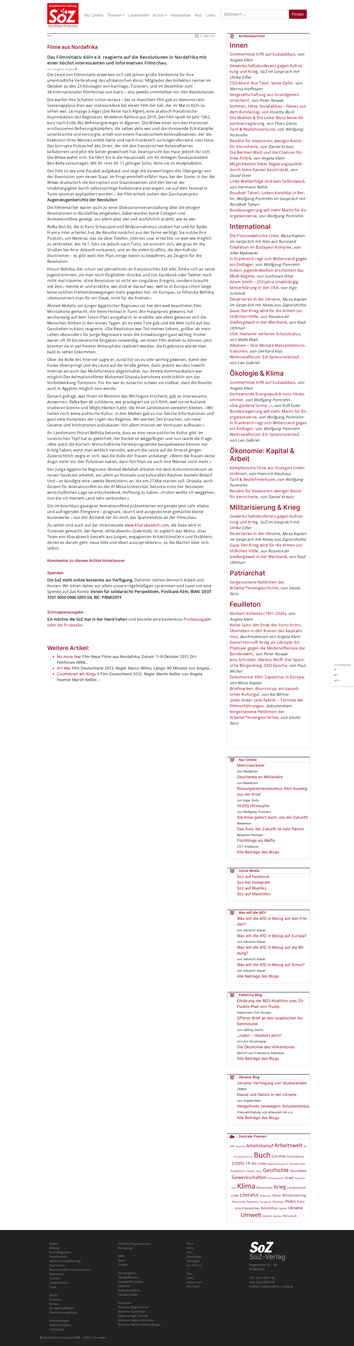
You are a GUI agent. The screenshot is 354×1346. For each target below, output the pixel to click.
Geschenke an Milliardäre (260, 776)
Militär (276, 1195)
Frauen (250, 1171)
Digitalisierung (275, 1164)
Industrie (124, 1286)
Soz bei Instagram (253, 882)
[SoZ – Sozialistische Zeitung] (63, 15)
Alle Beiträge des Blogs (258, 852)
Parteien (278, 1202)
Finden (298, 14)
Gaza (259, 1171)
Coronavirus (295, 1156)
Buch (262, 1155)
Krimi (190, 1248)
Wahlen (277, 1216)
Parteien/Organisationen (134, 1244)
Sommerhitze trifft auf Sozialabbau (262, 54)
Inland (53, 1244)
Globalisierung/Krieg (63, 1312)
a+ (336, 674)
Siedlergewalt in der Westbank (258, 322)
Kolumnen (124, 1303)
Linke (235, 1195)
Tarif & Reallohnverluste (252, 129)
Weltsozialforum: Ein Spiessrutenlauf (264, 357)
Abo (189, 1273)
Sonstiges (193, 1261)
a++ (336, 680)
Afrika (53, 1295)
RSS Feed (193, 1286)
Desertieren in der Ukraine (255, 299)
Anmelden (99, 1337)
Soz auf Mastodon (253, 893)
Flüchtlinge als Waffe (256, 840)
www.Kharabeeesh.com (147, 525)
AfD (232, 1146)
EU (286, 1164)
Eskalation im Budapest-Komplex (261, 247)
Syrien (283, 1208)
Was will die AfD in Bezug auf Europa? (272, 935)
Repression (56, 1274)
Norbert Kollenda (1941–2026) (258, 613)
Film (49, 35)
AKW (121, 1256)
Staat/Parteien (59, 1283)
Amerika (240, 1146)
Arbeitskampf (259, 1145)
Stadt (52, 1287)
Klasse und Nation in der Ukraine (266, 1094)
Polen (290, 1201)
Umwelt (251, 1215)
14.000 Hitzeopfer (253, 805)
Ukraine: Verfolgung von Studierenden (272, 1083)
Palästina (252, 1202)
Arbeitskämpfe (59, 1321)
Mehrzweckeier (251, 765)
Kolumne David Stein (132, 1311)
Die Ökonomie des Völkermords (266, 1046)
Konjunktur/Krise (129, 1290)
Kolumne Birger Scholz (133, 1307)
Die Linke (258, 1163)
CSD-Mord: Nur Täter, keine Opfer (261, 83)
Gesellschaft (57, 1257)
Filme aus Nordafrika (72, 47)
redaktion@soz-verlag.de (276, 1286)
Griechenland (275, 1178)
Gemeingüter (127, 1273)
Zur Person (194, 1265)
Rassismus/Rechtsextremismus (70, 1270)
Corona (278, 1156)
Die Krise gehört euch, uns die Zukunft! (272, 817)
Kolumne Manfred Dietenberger (139, 1324)
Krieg (280, 1186)
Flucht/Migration (60, 1252)
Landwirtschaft (296, 1187)
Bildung (54, 1248)
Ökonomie (238, 1202)
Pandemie (265, 1202)
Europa (294, 1164)
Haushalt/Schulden (130, 1282)
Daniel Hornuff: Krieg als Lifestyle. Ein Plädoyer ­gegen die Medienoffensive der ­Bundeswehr (267, 648)
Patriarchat (56, 1265)
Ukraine (295, 1208)
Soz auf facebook (253, 876)
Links (190, 1278)
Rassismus (269, 1208)
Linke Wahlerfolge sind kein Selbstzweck (267, 181)
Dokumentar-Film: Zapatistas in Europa (267, 677)
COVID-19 (241, 1163)
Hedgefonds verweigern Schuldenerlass (273, 1106)
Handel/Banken (128, 1277)
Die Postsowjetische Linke (254, 235)
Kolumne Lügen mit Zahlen (136, 1320)
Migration (265, 1195)
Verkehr (267, 1216)
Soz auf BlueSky (252, 888)
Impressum (194, 1282)
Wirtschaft (290, 1216)
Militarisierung (294, 1195)
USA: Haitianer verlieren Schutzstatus (265, 333)
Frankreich (238, 1171)
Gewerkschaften (249, 1177)
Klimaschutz (264, 1187)
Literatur (249, 1194)
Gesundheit (298, 1171)
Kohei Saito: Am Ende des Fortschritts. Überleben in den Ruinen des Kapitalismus (266, 630)
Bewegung (125, 1248)
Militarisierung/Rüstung (65, 1261)
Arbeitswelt (288, 1145)
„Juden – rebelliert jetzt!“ (259, 1035)
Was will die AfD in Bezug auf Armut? (271, 964)
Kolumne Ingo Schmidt (133, 1316)
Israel (289, 1177)
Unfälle (123, 1265)
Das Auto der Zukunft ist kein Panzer (270, 828)
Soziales (54, 1278)
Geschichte (276, 1170)
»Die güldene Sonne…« (251, 405)
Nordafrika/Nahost (61, 1308)
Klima (246, 1186)
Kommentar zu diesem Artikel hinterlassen (86, 560)
